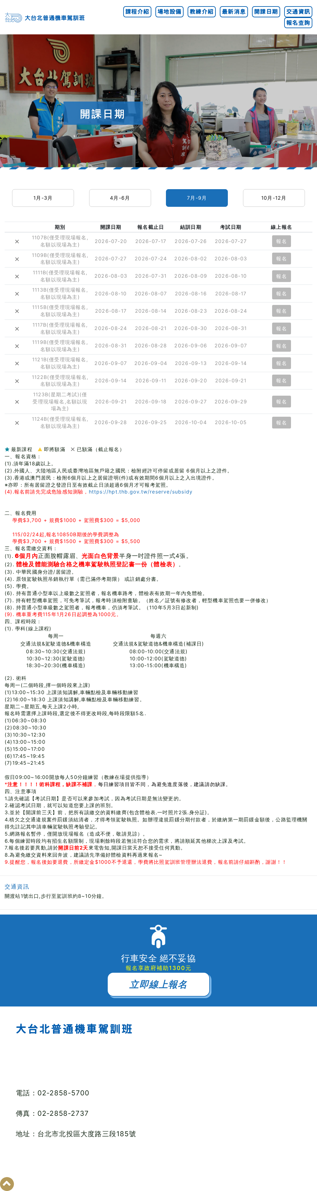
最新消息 (234, 11)
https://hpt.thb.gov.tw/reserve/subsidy (141, 492)
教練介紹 (202, 11)
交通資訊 (298, 11)
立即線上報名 (158, 984)
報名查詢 (298, 23)
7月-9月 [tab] (197, 198)
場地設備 (169, 11)
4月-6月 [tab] (120, 198)
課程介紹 (137, 11)
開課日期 (266, 11)
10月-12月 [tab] (273, 198)
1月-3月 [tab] (43, 198)
